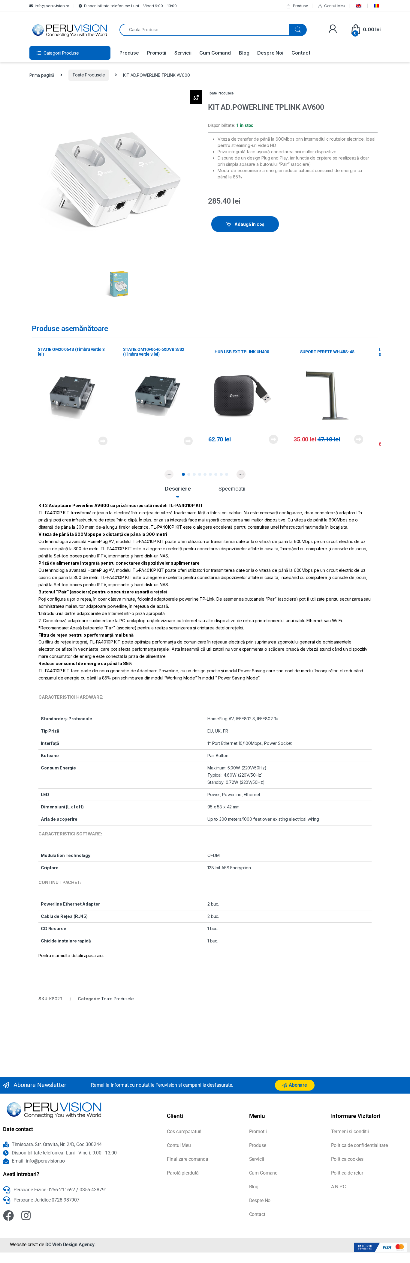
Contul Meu (334, 5)
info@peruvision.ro (52, 5)
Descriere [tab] (178, 488)
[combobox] (204, 30)
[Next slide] (241, 474)
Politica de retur (347, 1173)
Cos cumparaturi (184, 1131)
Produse (300, 5)
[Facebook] (8, 1215)
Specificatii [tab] (232, 488)
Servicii (182, 53)
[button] (183, 474)
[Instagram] (26, 1215)
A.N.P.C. (339, 1187)
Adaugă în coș (249, 224)
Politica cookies (347, 1159)
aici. (100, 955)
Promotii (156, 53)
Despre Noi (270, 53)
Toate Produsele (88, 74)
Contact (300, 53)
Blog (244, 53)
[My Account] (333, 29)
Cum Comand (215, 53)
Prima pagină (41, 74)
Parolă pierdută (183, 1173)
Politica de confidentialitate (359, 1145)
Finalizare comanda (187, 1159)
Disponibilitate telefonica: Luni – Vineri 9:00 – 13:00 (130, 5)
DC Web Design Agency (70, 1244)
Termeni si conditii (350, 1131)
